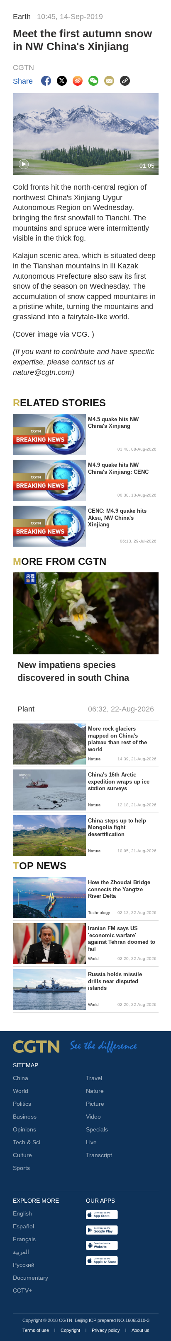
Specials (97, 1129)
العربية (21, 1252)
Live (91, 1142)
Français (24, 1239)
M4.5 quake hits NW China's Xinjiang (113, 422)
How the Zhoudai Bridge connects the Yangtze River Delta (119, 889)
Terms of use (36, 1330)
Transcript (99, 1155)
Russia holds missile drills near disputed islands (115, 981)
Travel (94, 1078)
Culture (22, 1155)
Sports (21, 1168)
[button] (23, 164)
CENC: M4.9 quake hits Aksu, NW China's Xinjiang (117, 518)
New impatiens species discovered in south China (73, 671)
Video (93, 1116)
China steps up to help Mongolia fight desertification (117, 827)
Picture (95, 1103)
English (22, 1213)
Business (25, 1116)
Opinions (24, 1129)
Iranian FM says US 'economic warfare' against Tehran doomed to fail (121, 938)
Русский (23, 1264)
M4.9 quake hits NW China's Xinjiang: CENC (118, 468)
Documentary (30, 1277)
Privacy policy (106, 1330)
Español (23, 1226)
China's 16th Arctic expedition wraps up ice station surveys (118, 781)
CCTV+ (22, 1290)
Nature (95, 1091)
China (20, 1078)
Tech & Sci (26, 1142)
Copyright (71, 1330)
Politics (22, 1103)
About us (140, 1330)
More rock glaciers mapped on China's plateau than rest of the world (117, 739)
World (20, 1091)
